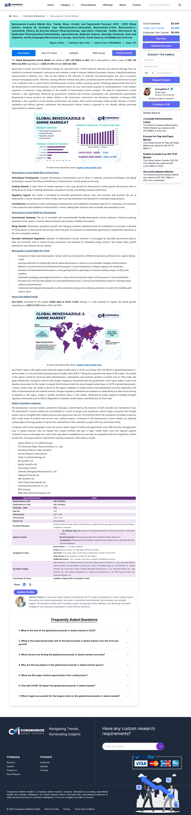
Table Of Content (49, 53)
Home (50, 5)
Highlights (73, 53)
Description (24, 53)
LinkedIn (44, 766)
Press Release (88, 5)
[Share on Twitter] (30, 585)
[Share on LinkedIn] (24, 585)
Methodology (99, 53)
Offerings (108, 5)
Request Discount (161, 45)
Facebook (45, 762)
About (122, 5)
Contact (136, 5)
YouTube (44, 770)
